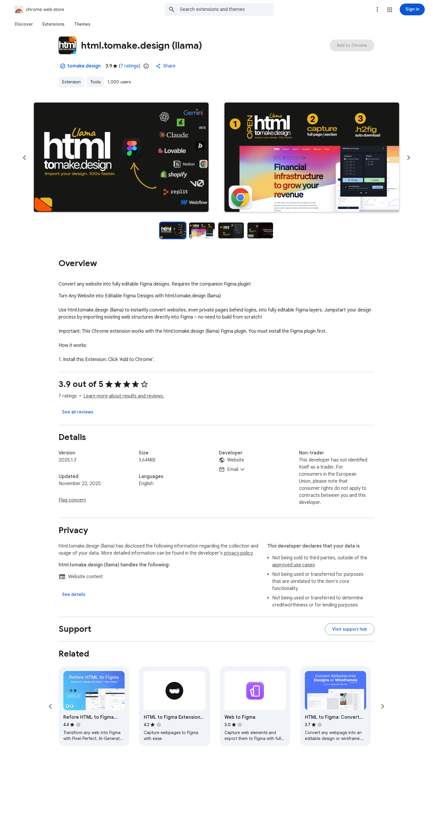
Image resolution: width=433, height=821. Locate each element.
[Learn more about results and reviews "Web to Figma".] (240, 725)
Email (232, 469)
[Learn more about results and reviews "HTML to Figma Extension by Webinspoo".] (158, 725)
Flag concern (72, 500)
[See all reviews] (78, 412)
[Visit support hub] (349, 629)
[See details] (74, 594)
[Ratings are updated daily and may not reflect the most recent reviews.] (146, 66)
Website (235, 460)
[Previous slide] (24, 158)
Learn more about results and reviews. (123, 396)
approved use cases (293, 565)
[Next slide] (408, 158)
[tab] (24, 24)
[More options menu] (377, 9)
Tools (95, 82)
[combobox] (227, 9)
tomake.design (84, 66)
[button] (390, 10)
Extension (71, 82)
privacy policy (238, 553)
